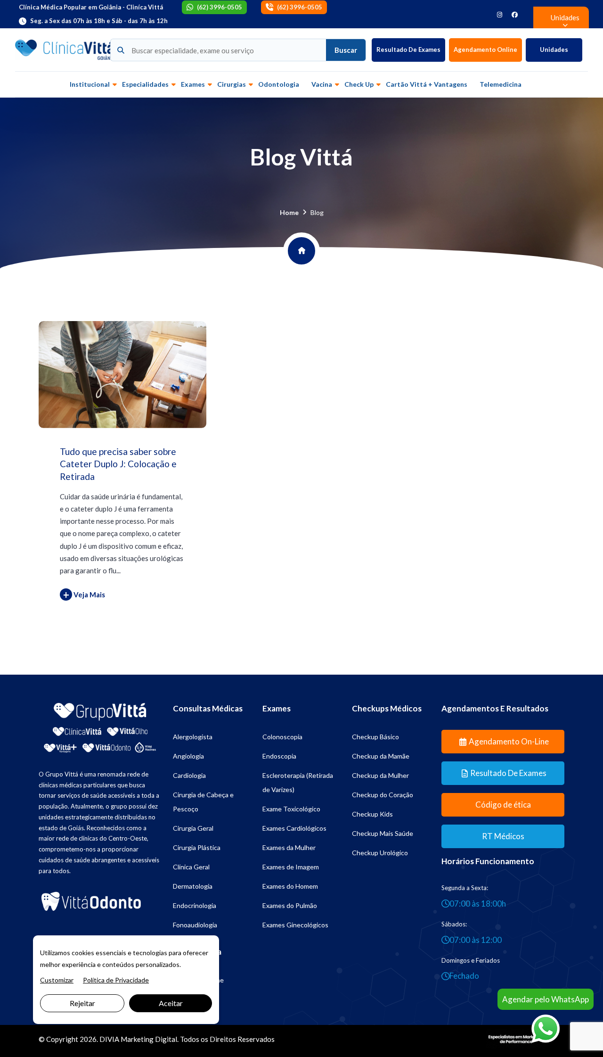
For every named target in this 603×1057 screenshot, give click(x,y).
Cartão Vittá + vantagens (426, 84)
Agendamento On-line (509, 741)
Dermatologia (192, 886)
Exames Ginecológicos (295, 925)
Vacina (321, 84)
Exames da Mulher (289, 847)
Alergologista (192, 737)
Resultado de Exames (408, 49)
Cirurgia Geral (193, 828)
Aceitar (171, 1003)
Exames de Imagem (290, 867)
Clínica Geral (191, 867)
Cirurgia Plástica (196, 847)
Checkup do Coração (382, 795)
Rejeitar (82, 1003)
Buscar (345, 50)
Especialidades (145, 84)
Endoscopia (279, 756)
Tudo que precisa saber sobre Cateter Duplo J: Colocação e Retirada (118, 464)
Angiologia (188, 756)
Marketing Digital (149, 1039)
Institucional (90, 84)
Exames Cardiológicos (294, 828)
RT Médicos (503, 836)
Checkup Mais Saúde (382, 833)
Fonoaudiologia (195, 925)
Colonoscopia (282, 737)
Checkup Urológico (380, 853)
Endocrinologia (194, 905)
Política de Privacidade (116, 980)
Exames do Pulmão (289, 905)
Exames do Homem (290, 886)
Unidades (554, 49)
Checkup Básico (375, 737)
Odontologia (278, 84)
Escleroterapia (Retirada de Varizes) (297, 782)
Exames (193, 84)
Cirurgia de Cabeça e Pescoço (203, 802)
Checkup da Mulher (380, 775)
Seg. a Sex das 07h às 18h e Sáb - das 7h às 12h (99, 21)
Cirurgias (231, 84)
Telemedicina (501, 84)
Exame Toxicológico (291, 809)
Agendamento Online (485, 49)
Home (289, 212)
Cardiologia (189, 775)
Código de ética (503, 804)
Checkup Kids (372, 814)
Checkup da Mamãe (380, 756)
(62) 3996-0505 (219, 7)
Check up (359, 84)
